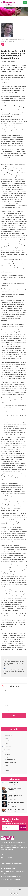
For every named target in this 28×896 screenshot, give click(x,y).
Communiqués (8, 735)
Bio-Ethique (7, 754)
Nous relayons (7, 749)
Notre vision (5, 855)
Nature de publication (9, 733)
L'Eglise (6, 765)
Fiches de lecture (9, 740)
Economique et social (10, 759)
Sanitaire (7, 770)
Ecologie (7, 757)
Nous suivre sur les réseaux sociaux (12, 863)
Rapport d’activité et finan (16, 809)
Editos (6, 738)
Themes (6, 751)
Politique (7, 768)
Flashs (6, 743)
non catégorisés (7, 746)
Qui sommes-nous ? (7, 857)
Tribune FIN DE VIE (13, 782)
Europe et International (10, 762)
